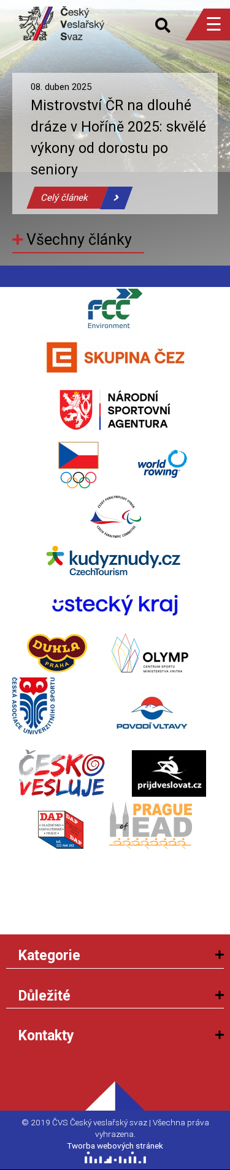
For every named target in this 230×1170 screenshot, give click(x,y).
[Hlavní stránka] (61, 15)
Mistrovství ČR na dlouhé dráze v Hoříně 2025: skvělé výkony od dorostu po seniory (118, 137)
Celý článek (64, 197)
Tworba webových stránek (115, 1145)
